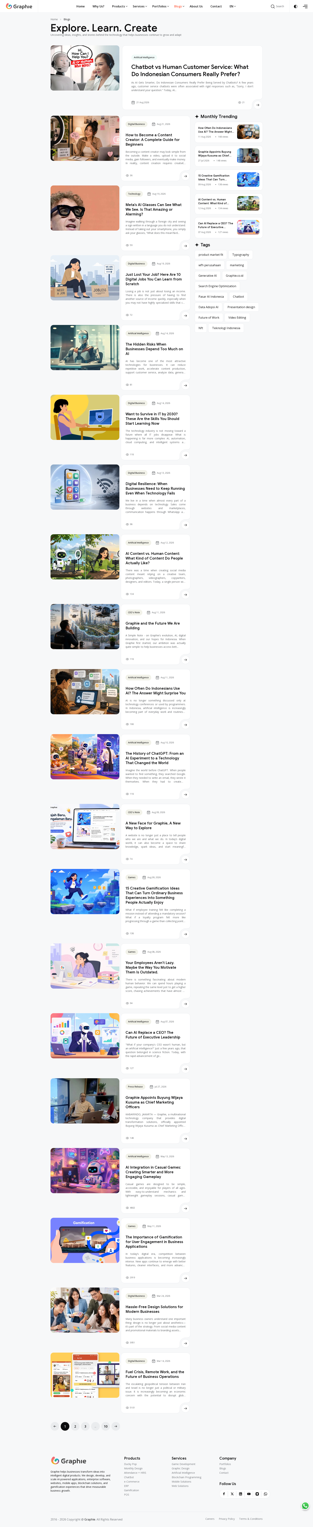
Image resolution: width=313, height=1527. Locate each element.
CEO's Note (134, 612)
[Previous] (55, 1426)
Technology (134, 193)
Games (131, 877)
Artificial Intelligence (144, 57)
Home (54, 19)
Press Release (135, 1086)
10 (105, 1426)
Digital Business (136, 124)
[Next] (115, 1426)
